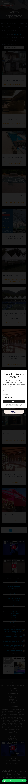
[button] (14, 780)
